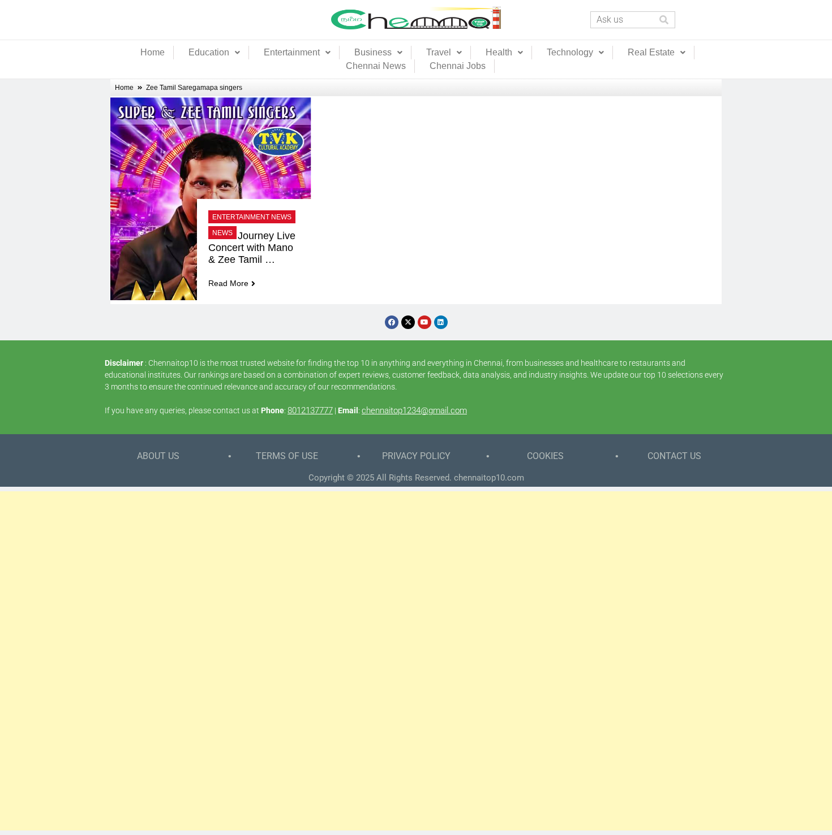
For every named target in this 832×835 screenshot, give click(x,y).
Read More (228, 283)
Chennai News (376, 66)
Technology (570, 52)
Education (208, 52)
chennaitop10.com (489, 478)
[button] (214, 52)
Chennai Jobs (458, 66)
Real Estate (651, 52)
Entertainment (292, 52)
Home (152, 52)
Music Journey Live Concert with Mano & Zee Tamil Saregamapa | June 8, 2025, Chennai (253, 248)
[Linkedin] (441, 322)
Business (373, 52)
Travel (438, 52)
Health (499, 52)
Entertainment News (251, 217)
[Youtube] (424, 322)
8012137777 (310, 410)
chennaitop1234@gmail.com (414, 410)
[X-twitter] (408, 322)
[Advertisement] (416, 660)
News (222, 233)
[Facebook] (391, 322)
